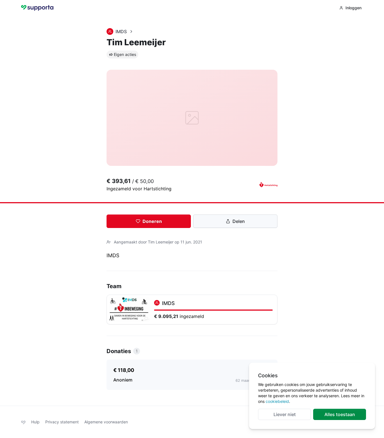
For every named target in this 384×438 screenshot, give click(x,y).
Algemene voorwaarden (106, 421)
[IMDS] (192, 309)
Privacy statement (62, 421)
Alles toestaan (339, 414)
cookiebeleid (277, 401)
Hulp (35, 421)
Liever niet (285, 414)
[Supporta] (23, 421)
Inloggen (353, 7)
